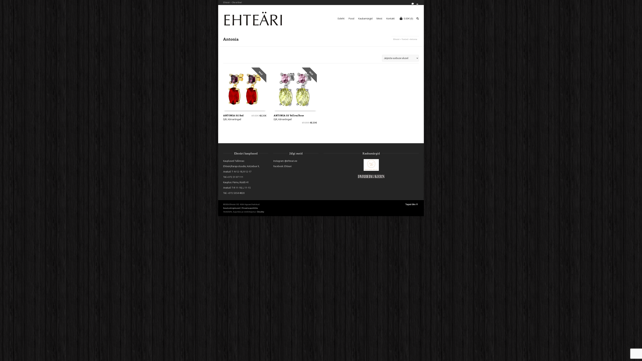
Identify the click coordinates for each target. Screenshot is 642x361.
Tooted (405, 39)
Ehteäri (396, 39)
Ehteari (288, 166)
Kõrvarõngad (234, 119)
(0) (408, 18)
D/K (225, 119)
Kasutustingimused (231, 208)
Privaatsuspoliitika (250, 208)
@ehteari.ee (291, 161)
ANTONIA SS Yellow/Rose (289, 115)
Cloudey (260, 212)
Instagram (418, 3)
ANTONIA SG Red (233, 115)
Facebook (414, 3)
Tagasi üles (410, 204)
